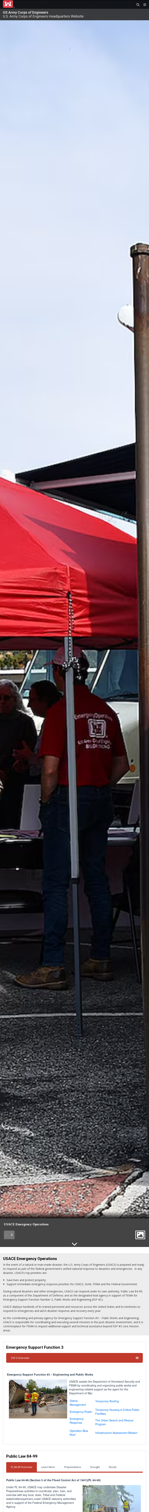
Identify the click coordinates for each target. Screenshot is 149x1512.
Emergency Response (77, 1421)
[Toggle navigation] (143, 5)
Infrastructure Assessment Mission (116, 1433)
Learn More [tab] (48, 1467)
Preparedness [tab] (72, 1467)
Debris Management (78, 1403)
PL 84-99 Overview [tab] (21, 1467)
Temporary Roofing (107, 1401)
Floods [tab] (113, 1467)
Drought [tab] (95, 1467)
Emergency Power (81, 1412)
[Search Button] (136, 5)
